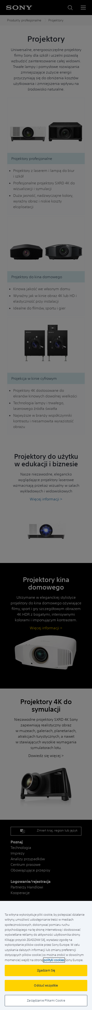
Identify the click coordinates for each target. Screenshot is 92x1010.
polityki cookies (54, 960)
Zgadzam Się (46, 970)
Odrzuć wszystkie (46, 985)
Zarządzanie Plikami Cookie (46, 1000)
